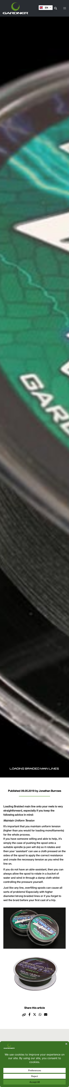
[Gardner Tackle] (15, 8)
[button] (64, 8)
